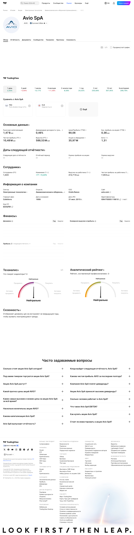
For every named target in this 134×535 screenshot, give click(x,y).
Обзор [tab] (5, 40)
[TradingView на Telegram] (24, 449)
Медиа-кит (63, 490)
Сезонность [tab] (71, 40)
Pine (40, 463)
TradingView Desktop (46, 509)
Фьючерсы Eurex (65, 471)
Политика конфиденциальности (70, 511)
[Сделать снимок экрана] (102, 47)
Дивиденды (43, 484)
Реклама (114, 459)
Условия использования (68, 507)
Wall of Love (89, 446)
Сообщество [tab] (38, 40)
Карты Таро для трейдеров (69, 499)
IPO (40, 486)
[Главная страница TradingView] (5, 3)
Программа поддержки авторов (96, 450)
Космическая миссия (67, 482)
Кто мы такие (64, 479)
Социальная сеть (91, 444)
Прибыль (42, 482)
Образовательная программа (121, 465)
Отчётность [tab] (15, 40)
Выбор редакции (90, 465)
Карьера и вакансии (66, 488)
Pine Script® (43, 501)
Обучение (88, 463)
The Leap (63, 463)
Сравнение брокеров (67, 461)
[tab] (54, 221)
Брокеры (78, 3)
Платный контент (90, 478)
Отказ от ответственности (68, 509)
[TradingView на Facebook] (8, 449)
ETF (40, 452)
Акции (41, 450)
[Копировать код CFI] (12, 207)
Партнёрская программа (119, 463)
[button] (51, 3)
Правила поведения (91, 452)
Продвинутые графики (118, 450)
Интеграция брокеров (118, 461)
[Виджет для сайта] (106, 47)
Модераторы (89, 455)
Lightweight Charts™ (117, 448)
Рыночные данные (66, 448)
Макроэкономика (45, 499)
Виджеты (114, 444)
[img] (44, 23)
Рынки (69, 3)
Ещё (86, 3)
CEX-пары (42, 459)
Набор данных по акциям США (70, 473)
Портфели (42, 492)
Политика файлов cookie (68, 513)
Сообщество (58, 3)
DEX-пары (42, 461)
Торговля (88, 461)
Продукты (46, 3)
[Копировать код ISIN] (120, 199)
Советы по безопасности (68, 518)
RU (108, 3)
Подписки (63, 446)
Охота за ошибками (66, 520)
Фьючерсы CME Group (67, 469)
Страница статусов (66, 522)
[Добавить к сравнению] (29, 105)
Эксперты (88, 473)
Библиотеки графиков (118, 446)
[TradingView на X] (4, 449)
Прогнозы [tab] (60, 40)
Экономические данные (47, 479)
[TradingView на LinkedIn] (20, 449)
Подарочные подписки (67, 450)
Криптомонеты (44, 456)
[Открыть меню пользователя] (114, 3)
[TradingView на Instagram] (16, 449)
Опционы (42, 496)
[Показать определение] (24, 130)
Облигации (43, 454)
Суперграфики (44, 444)
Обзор (62, 456)
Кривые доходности (46, 494)
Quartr (30, 475)
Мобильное (43, 507)
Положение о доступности (68, 515)
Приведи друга (90, 448)
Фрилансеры (89, 475)
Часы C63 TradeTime (67, 501)
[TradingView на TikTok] (28, 449)
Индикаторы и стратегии (93, 471)
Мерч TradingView (66, 496)
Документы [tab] (26, 40)
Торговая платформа (118, 452)
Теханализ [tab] (50, 40)
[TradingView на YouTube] (12, 449)
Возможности (64, 444)
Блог (61, 484)
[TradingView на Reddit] (32, 449)
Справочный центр (66, 486)
